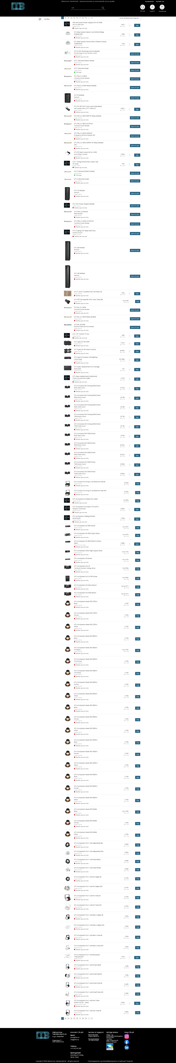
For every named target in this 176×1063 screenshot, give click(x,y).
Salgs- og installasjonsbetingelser (114, 1035)
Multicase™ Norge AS (126, 1061)
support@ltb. (92, 1036)
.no (78, 1037)
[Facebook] (126, 1042)
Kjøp (137, 25)
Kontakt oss (160, 1)
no (98, 1036)
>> (92, 18)
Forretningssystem (94, 1061)
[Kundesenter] (142, 7)
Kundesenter (149, 1)
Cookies (109, 1039)
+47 (89, 1040)
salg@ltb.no (74, 1040)
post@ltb (73, 1037)
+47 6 (72, 1048)
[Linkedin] (126, 1047)
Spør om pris (135, 54)
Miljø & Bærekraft (112, 1040)
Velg (137, 301)
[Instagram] (126, 1036)
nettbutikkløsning (107, 1061)
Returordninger (111, 1042)
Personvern (110, 1037)
